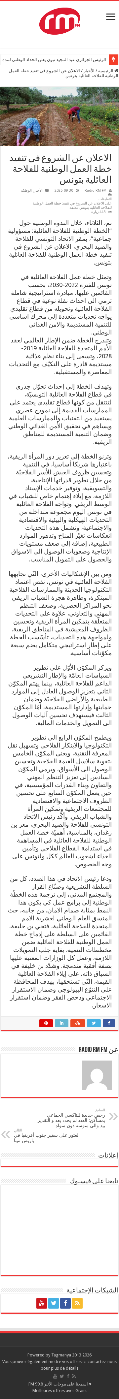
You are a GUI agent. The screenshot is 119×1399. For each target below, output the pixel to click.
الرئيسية (106, 70)
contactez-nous (102, 1361)
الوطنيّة (26, 190)
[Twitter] (53, 1303)
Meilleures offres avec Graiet (59, 1390)
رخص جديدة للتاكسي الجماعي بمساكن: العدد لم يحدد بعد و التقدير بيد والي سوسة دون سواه (71, 1118)
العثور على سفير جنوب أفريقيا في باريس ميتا (47, 1135)
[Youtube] (41, 1303)
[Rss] (77, 1303)
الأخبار (89, 70)
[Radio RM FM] (59, 20)
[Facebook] (65, 1303)
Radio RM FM (95, 190)
